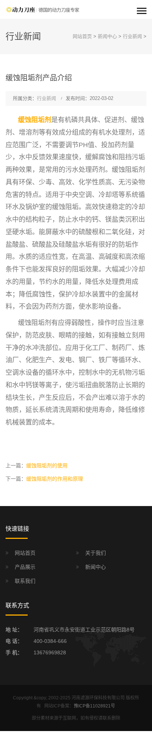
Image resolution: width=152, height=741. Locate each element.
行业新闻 (132, 36)
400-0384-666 (50, 641)
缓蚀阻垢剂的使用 (47, 465)
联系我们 (25, 581)
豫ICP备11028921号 (94, 706)
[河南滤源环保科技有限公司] (42, 9)
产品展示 (25, 567)
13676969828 (50, 652)
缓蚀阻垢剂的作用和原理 (54, 479)
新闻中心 (107, 36)
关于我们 (95, 553)
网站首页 (82, 36)
